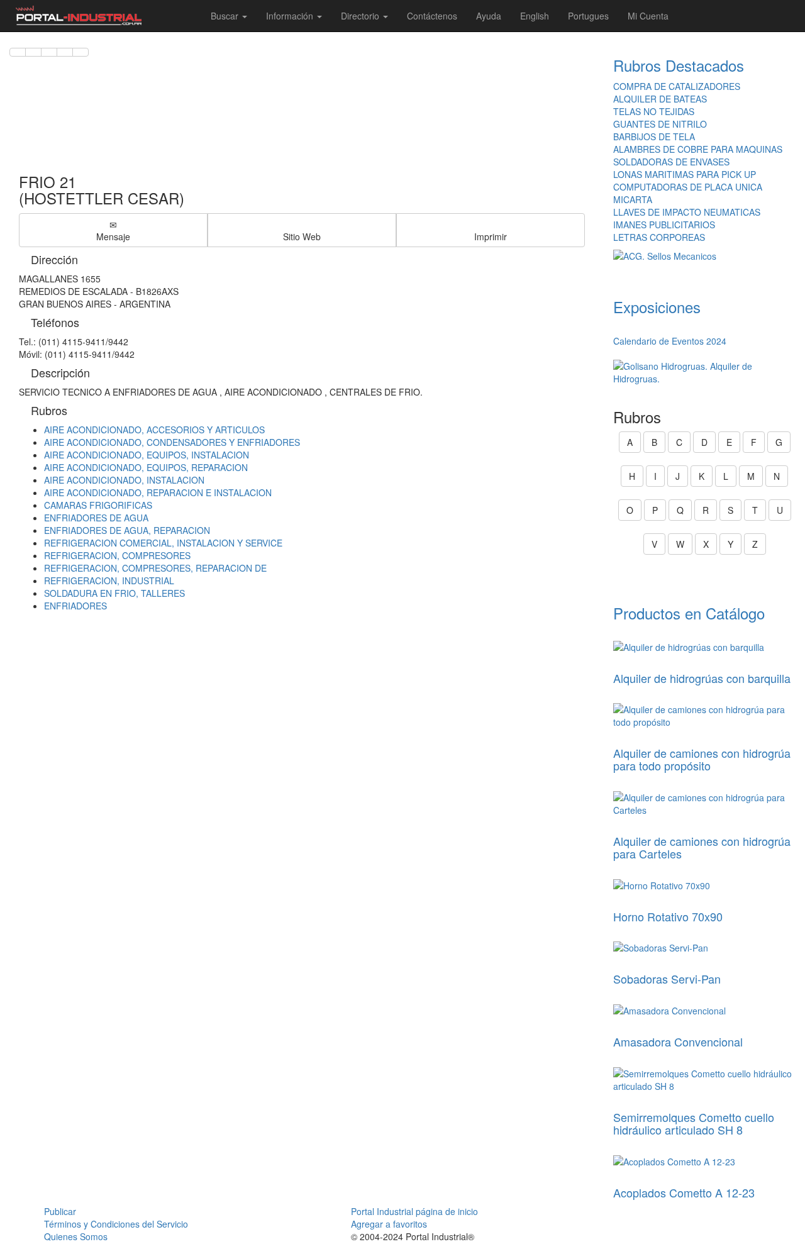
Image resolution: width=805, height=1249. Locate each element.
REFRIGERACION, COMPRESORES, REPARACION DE (155, 568)
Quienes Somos (76, 1236)
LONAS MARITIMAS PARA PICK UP (684, 174)
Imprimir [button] (490, 236)
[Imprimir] (80, 52)
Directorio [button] (361, 15)
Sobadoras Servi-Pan (667, 978)
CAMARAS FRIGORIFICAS (98, 505)
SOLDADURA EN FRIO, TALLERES (114, 593)
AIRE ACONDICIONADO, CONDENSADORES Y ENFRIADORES (172, 442)
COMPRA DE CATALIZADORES (676, 86)
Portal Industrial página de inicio (414, 1211)
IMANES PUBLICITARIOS (664, 224)
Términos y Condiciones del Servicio (116, 1224)
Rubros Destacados (678, 65)
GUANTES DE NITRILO (660, 124)
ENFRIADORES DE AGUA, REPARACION (127, 530)
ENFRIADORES (75, 605)
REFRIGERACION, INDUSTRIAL (109, 580)
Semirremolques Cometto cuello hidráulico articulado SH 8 (693, 1123)
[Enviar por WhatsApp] (49, 52)
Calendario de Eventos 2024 (669, 341)
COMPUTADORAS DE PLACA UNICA (687, 186)
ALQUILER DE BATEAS (660, 98)
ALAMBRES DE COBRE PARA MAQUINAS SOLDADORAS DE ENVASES (697, 155)
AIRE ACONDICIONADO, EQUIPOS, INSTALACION (146, 454)
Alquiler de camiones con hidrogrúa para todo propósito (702, 759)
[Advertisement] (302, 109)
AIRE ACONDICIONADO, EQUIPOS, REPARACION (146, 467)
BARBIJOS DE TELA (654, 136)
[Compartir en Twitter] (33, 52)
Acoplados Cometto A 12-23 (684, 1192)
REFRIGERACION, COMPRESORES (117, 555)
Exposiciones (657, 307)
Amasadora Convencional (678, 1041)
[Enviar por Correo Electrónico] (65, 52)
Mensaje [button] (113, 236)
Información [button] (291, 15)
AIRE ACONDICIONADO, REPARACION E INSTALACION (158, 492)
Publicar (60, 1211)
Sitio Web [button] (302, 236)
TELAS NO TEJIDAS (653, 111)
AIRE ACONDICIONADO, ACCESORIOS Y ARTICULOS (154, 429)
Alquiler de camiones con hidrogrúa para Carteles (702, 847)
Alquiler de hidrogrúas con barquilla (702, 678)
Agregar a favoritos (389, 1224)
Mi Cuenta (648, 15)
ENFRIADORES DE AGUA (96, 517)
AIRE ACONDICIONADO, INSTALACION (124, 480)
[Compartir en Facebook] (17, 52)
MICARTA (632, 199)
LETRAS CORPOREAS (659, 237)
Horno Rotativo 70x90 (668, 916)
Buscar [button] (226, 15)
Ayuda (488, 15)
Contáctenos (432, 15)
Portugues (588, 15)
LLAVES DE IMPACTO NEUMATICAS (686, 212)
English (534, 15)
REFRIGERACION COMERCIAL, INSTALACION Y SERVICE (163, 542)
